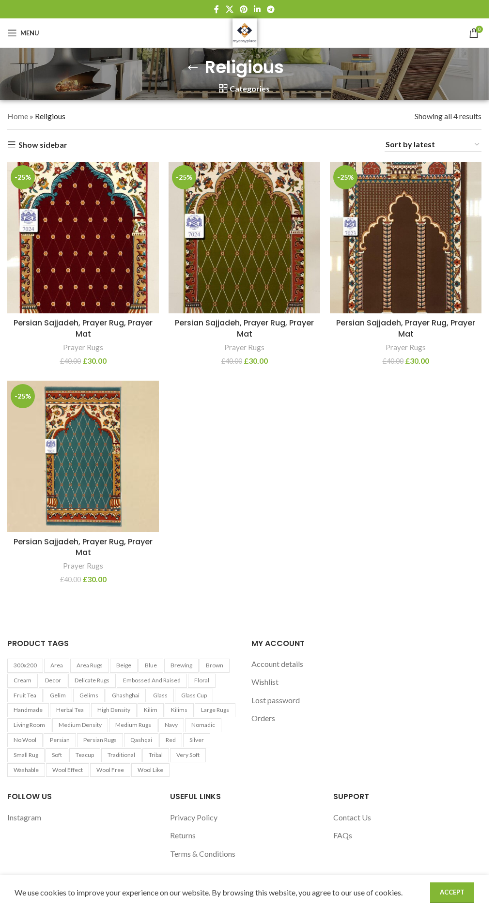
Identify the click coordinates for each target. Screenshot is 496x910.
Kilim (150, 709)
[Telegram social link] (271, 9)
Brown (214, 665)
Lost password (275, 700)
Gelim (58, 695)
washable (26, 769)
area (56, 665)
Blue (151, 665)
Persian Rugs (100, 739)
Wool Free (110, 769)
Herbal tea (70, 709)
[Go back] (193, 67)
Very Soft (188, 754)
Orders (263, 718)
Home (17, 116)
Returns (183, 835)
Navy (171, 724)
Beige (123, 665)
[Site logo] (244, 31)
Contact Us (352, 817)
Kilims (179, 709)
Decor (53, 680)
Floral (201, 680)
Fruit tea (25, 695)
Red (171, 739)
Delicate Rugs (92, 680)
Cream (22, 680)
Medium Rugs (133, 724)
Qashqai (141, 739)
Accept (452, 892)
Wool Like (150, 769)
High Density (113, 709)
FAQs (342, 835)
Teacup (85, 754)
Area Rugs (90, 665)
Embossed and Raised (152, 680)
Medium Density (80, 724)
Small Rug (26, 754)
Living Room (29, 724)
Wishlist (265, 681)
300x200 (25, 665)
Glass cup (194, 695)
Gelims (88, 695)
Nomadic (203, 724)
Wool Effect (67, 769)
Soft (57, 754)
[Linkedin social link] (257, 9)
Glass (160, 695)
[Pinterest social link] (243, 9)
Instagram (24, 817)
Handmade (28, 709)
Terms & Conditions (202, 853)
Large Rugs (215, 709)
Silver (196, 739)
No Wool (25, 739)
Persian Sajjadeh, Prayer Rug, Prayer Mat (83, 328)
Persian (60, 739)
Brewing (181, 665)
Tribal (156, 754)
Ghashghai (126, 695)
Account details (277, 663)
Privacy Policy (193, 817)
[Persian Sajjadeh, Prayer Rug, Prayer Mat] (83, 237)
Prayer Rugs (83, 347)
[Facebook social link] (216, 9)
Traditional (121, 754)
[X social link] (229, 9)
